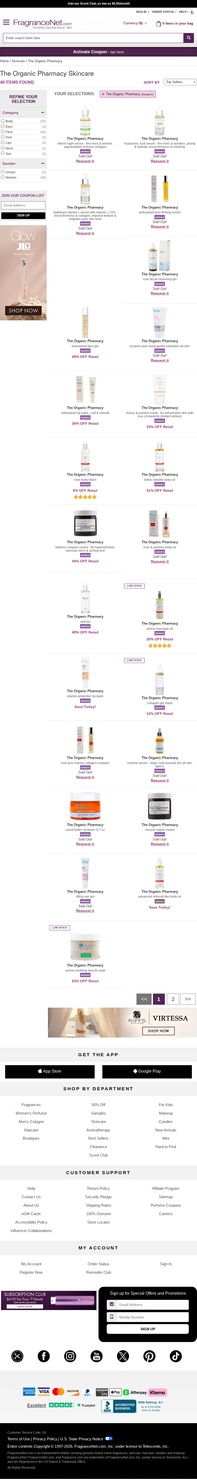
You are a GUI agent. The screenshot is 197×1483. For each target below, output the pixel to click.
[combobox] (98, 38)
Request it (85, 161)
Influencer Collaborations (31, 1230)
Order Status (163, 11)
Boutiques (31, 1138)
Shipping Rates (98, 1205)
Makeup (166, 1113)
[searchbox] (93, 38)
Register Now (31, 1272)
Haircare (31, 1130)
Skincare (19, 61)
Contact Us (31, 1197)
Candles (166, 1121)
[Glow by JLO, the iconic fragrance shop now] (23, 275)
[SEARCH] (188, 38)
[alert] (136, 23)
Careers (166, 1214)
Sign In (141, 11)
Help (182, 11)
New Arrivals (165, 1130)
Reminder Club (98, 1272)
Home (4, 61)
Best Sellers (98, 1138)
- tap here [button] (98, 51)
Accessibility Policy (31, 1222)
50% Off (98, 1105)
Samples (98, 1113)
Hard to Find (165, 1146)
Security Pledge (98, 1197)
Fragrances (31, 1105)
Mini (165, 1138)
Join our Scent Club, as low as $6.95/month (98, 3)
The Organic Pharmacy (129, 94)
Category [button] (10, 113)
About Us (31, 1205)
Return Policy (98, 1188)
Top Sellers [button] (174, 82)
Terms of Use (18, 1439)
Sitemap (166, 1197)
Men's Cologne (31, 1121)
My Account (31, 1264)
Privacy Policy (45, 1439)
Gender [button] (9, 163)
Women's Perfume (31, 1113)
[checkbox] (23, 121)
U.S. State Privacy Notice (81, 1439)
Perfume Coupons (166, 1205)
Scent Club (98, 1155)
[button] (8, 22)
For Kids (166, 1105)
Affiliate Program (166, 1188)
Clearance (98, 1146)
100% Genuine (98, 1214)
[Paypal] (87, 1392)
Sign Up (23, 215)
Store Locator (98, 1222)
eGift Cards (31, 1214)
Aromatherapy (98, 1130)
